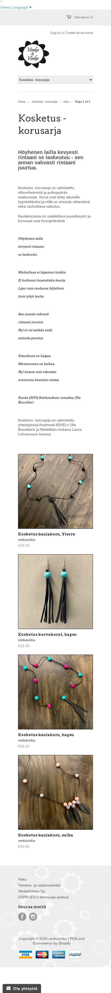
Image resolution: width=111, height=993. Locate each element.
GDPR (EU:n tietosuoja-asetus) (43, 897)
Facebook (22, 917)
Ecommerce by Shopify (51, 943)
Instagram (33, 917)
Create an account (79, 33)
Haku (22, 879)
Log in (55, 33)
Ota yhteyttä (24, 988)
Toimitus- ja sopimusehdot (39, 885)
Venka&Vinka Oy (31, 891)
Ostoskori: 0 (83, 17)
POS (73, 939)
